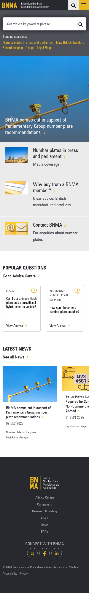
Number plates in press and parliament (28, 42)
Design (29, 47)
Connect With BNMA (44, 543)
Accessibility (10, 573)
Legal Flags (44, 47)
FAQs (44, 532)
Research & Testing (44, 511)
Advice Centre (44, 497)
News (44, 525)
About (44, 518)
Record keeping (13, 47)
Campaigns (44, 504)
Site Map (74, 567)
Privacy (23, 573)
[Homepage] (24, 5)
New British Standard (70, 42)
